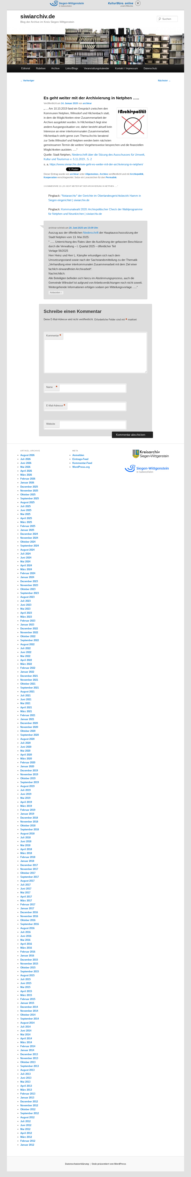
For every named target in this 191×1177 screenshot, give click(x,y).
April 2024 (26, 565)
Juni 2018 (25, 841)
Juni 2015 (25, 983)
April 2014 (26, 1038)
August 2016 (27, 928)
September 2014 (29, 1018)
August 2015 (27, 975)
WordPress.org (81, 467)
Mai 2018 (25, 845)
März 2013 (26, 1089)
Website (50, 423)
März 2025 (26, 522)
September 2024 (29, 545)
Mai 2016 (25, 940)
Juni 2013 (25, 1077)
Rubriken (41, 68)
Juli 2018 (25, 837)
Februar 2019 (27, 809)
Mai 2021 (25, 703)
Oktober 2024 (27, 541)
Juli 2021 (25, 695)
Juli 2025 (25, 506)
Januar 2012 (27, 1144)
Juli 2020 (25, 743)
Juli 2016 (25, 932)
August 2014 (27, 1022)
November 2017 (29, 869)
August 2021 (27, 691)
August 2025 (27, 502)
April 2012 (26, 1133)
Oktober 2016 (27, 920)
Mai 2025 (25, 514)
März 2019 (26, 806)
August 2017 (27, 880)
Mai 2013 (25, 1081)
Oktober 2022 (27, 636)
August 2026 (27, 455)
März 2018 (26, 853)
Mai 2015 (25, 987)
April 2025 (26, 518)
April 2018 (26, 849)
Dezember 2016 (29, 912)
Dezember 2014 (29, 1007)
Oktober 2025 (27, 494)
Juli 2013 (25, 1074)
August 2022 (27, 644)
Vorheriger (27, 80)
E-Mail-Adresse (55, 405)
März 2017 (26, 900)
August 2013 (27, 1070)
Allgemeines (91, 174)
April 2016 (26, 943)
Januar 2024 (27, 577)
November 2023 (29, 585)
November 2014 (29, 1010)
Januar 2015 (27, 1003)
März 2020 (26, 758)
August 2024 (27, 549)
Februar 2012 (27, 1140)
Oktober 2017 (27, 873)
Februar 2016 (27, 951)
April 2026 (26, 470)
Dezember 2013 (29, 1054)
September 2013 (29, 1066)
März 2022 (26, 664)
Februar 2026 (27, 478)
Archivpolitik (136, 174)
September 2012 (29, 1113)
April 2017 (26, 896)
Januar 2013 (27, 1097)
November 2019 (29, 774)
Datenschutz (150, 68)
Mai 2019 (25, 798)
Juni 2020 (25, 746)
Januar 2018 (27, 861)
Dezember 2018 (29, 817)
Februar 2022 (27, 667)
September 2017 (29, 876)
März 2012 (26, 1137)
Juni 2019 (25, 794)
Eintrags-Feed (80, 459)
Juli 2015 (25, 979)
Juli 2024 (25, 553)
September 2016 (29, 924)
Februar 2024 (27, 573)
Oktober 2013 (27, 1062)
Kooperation (50, 177)
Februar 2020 (27, 762)
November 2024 (29, 537)
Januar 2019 (27, 813)
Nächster (164, 80)
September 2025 (29, 498)
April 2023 (26, 612)
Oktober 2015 (27, 967)
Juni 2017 (25, 888)
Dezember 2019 (29, 770)
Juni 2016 (25, 936)
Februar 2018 (27, 857)
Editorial (25, 68)
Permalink (111, 177)
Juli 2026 (25, 459)
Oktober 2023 (27, 589)
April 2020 (26, 754)
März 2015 (26, 995)
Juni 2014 (25, 1030)
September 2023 (29, 593)
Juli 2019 (25, 790)
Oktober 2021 (27, 683)
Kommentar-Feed (82, 463)
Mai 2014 (25, 1034)
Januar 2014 (27, 1050)
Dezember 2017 (29, 865)
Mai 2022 (25, 656)
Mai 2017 (25, 892)
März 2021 (26, 711)
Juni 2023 (25, 604)
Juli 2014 (25, 1026)
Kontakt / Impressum (126, 68)
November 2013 (29, 1058)
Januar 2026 (27, 482)
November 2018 (29, 821)
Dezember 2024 (29, 534)
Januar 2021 (27, 719)
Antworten (56, 292)
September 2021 (29, 687)
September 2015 (29, 971)
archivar (87, 103)
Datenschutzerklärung (77, 1164)
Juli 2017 (25, 884)
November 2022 (29, 632)
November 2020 (29, 727)
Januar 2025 (27, 530)
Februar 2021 (27, 715)
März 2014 (26, 1042)
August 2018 (27, 833)
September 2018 (29, 829)
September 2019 (29, 782)
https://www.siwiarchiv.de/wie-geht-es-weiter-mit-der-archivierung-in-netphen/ (96, 164)
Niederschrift (90, 232)
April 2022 (26, 660)
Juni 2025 (25, 510)
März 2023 (26, 616)
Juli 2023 (25, 601)
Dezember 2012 (29, 1101)
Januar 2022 (27, 671)
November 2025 (29, 490)
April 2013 (26, 1085)
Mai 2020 (25, 750)
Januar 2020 (27, 766)
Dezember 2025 (29, 486)
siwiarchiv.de (37, 16)
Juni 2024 (25, 557)
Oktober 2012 (27, 1109)
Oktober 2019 (27, 778)
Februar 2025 (27, 526)
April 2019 (26, 802)
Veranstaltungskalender (96, 68)
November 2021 (29, 679)
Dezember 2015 (29, 959)
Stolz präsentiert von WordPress (109, 1164)
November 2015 (29, 963)
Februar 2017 (27, 904)
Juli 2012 (25, 1121)
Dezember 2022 (29, 628)
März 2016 (26, 947)
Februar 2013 (27, 1093)
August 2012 (27, 1117)
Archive (55, 68)
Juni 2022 (25, 652)
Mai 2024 (25, 561)
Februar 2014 (27, 1046)
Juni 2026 (25, 463)
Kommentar (53, 335)
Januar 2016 (27, 955)
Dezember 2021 (29, 676)
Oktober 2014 (27, 1014)
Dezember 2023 (29, 581)
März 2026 (26, 474)
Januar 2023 (27, 624)
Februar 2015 (27, 999)
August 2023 (27, 597)
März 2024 (26, 569)
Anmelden (78, 455)
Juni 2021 (25, 699)
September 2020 (29, 734)
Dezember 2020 (29, 723)
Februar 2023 (27, 620)
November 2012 (29, 1105)
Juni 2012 (25, 1125)
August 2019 (27, 786)
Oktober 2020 (27, 731)
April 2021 (26, 707)
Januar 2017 (27, 908)
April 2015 (26, 991)
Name (51, 387)
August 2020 (27, 739)
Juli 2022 (25, 648)
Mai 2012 (25, 1129)
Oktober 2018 (27, 825)
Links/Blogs (71, 68)
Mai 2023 (25, 608)
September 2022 (29, 640)
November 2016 (29, 916)
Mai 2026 (25, 467)
